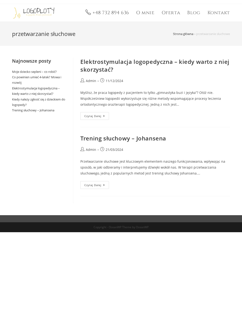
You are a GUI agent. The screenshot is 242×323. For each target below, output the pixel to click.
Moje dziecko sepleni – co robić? (34, 72)
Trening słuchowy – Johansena (123, 138)
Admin (91, 81)
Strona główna (183, 34)
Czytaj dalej (96, 115)
